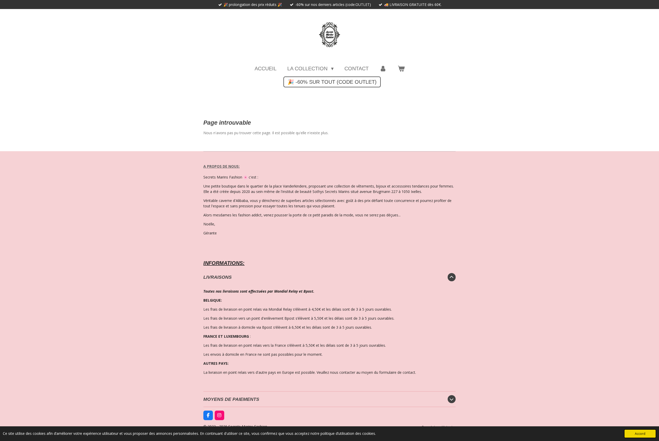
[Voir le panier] (401, 68)
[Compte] (383, 68)
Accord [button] (640, 433)
